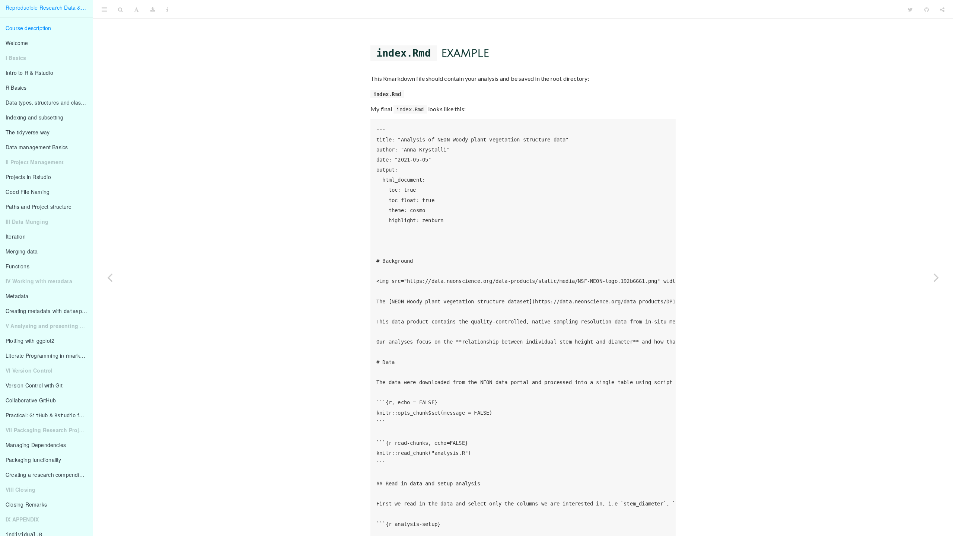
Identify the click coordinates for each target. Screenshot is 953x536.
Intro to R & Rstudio (29, 72)
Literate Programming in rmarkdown (49, 355)
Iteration (16, 236)
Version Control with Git (34, 385)
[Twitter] (910, 9)
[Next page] (936, 277)
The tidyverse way (28, 132)
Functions (17, 266)
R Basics (16, 87)
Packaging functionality (33, 459)
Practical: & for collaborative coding (49, 415)
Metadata (17, 296)
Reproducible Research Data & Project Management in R (49, 7)
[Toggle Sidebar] (104, 9)
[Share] (942, 9)
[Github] (926, 9)
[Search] (120, 9)
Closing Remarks (26, 504)
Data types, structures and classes (47, 102)
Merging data (22, 251)
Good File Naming (28, 191)
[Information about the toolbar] (167, 9)
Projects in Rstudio (28, 177)
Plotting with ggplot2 (30, 340)
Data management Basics (37, 147)
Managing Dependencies (36, 445)
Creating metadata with (48, 311)
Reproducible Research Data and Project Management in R (538, 9)
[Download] (153, 9)
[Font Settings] (136, 9)
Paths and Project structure (38, 206)
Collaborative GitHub (31, 400)
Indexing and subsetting (35, 117)
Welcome (17, 43)
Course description (28, 28)
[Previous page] (110, 277)
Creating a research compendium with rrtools (49, 474)
